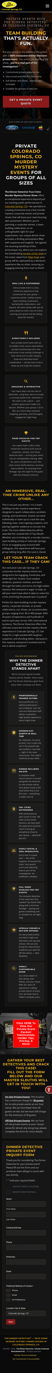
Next (11, 1322)
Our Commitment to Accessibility (26, 1359)
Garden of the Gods (33, 253)
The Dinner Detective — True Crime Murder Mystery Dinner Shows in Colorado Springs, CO (25, 1341)
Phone (15, 1290)
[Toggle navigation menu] (47, 6)
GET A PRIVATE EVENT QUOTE (26, 101)
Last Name (10, 1219)
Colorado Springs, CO (12, 9)
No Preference (18, 1299)
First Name (11, 1209)
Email (14, 1295)
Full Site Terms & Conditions (25, 1355)
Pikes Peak (33, 257)
